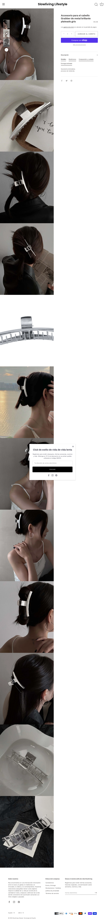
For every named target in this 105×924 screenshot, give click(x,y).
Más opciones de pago (79, 45)
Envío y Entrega (51, 885)
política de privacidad (52, 891)
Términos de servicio (52, 893)
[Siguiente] (6, 50)
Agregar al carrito (86, 34)
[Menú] (3, 4)
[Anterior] (6, 17)
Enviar (52, 469)
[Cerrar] (73, 446)
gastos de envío (69, 27)
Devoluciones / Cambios (53, 888)
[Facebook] (49, 475)
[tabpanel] (79, 70)
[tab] (63, 59)
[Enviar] (96, 893)
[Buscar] (96, 4)
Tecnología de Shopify (30, 918)
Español (10, 913)
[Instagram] (52, 475)
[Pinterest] (56, 475)
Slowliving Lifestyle (52, 4)
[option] (6, 24)
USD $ (20, 913)
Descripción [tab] (65, 55)
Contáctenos (50, 883)
